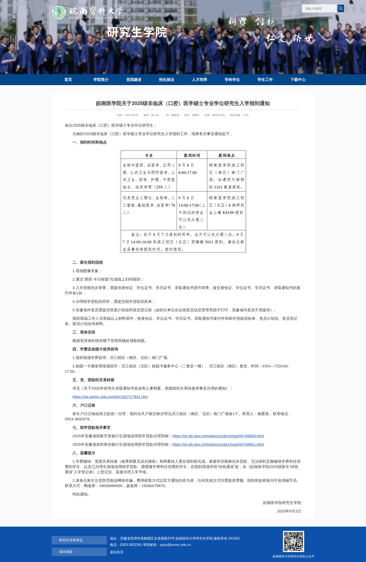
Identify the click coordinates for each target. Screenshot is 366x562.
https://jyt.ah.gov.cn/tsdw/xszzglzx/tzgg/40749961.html (218, 444)
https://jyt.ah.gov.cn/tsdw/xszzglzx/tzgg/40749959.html (218, 436)
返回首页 (116, 552)
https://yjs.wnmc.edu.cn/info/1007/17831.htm (110, 397)
